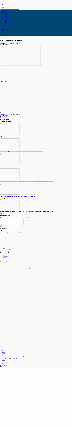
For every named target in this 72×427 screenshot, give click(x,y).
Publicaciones (4, 12)
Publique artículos (5, 29)
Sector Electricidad (16, 358)
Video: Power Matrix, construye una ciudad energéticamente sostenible (17, 196)
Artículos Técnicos (7, 24)
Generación (6, 17)
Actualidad (8, 15)
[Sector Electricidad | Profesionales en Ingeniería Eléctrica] (9, 9)
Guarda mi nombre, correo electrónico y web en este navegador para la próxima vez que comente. (17, 232)
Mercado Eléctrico (9, 14)
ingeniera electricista (3, 113)
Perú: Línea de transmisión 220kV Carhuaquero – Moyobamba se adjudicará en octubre (21, 166)
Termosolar (8, 22)
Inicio (3, 11)
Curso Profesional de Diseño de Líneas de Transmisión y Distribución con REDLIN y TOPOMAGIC (22, 269)
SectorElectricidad (12, 43)
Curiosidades (6, 25)
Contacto (3, 33)
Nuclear (7, 21)
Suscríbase (4, 32)
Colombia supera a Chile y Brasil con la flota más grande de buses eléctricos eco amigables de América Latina (26, 211)
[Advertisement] (29, 73)
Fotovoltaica (8, 19)
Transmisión (6, 16)
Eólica (7, 18)
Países (5, 28)
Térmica (7, 23)
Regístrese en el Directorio (6, 31)
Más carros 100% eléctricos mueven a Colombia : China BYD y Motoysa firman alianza (18, 249)
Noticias (5, 13)
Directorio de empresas (5, 30)
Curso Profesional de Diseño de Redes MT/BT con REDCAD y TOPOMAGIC (17, 264)
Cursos (5, 27)
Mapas (5, 26)
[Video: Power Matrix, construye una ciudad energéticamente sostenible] (9, 194)
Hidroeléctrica (8, 20)
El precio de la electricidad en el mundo (9, 136)
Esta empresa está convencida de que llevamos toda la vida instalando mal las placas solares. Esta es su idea (26, 181)
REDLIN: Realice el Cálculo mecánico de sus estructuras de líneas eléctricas (18, 274)
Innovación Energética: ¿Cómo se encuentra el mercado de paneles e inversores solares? (21, 151)
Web (1, 230)
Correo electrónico (3, 228)
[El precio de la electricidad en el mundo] (9, 133)
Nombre (2, 226)
